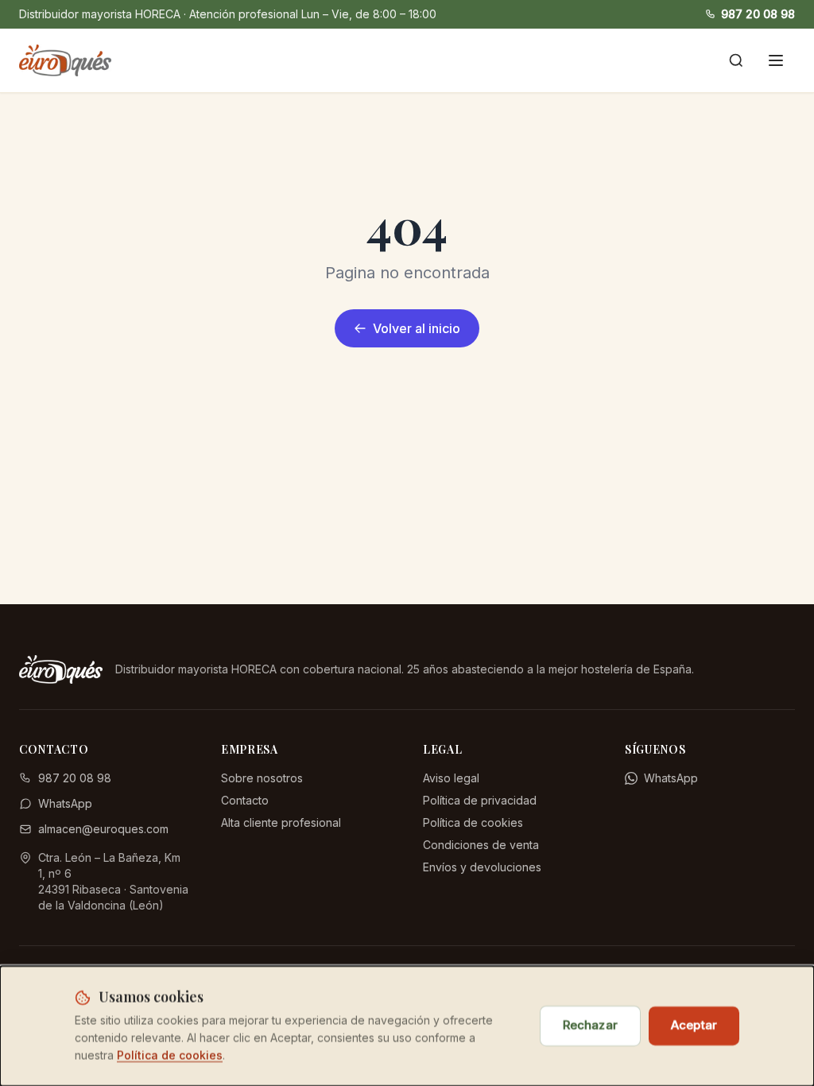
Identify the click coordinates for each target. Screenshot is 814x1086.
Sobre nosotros (262, 778)
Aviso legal (451, 778)
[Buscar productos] (736, 60)
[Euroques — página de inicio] (65, 60)
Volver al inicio (416, 328)
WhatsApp (65, 803)
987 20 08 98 (758, 14)
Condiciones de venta (481, 844)
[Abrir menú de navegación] (776, 60)
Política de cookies (473, 822)
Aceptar (694, 1025)
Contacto (245, 800)
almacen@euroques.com (103, 829)
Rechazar (590, 1025)
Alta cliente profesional (281, 822)
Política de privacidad (480, 800)
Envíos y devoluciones (482, 867)
